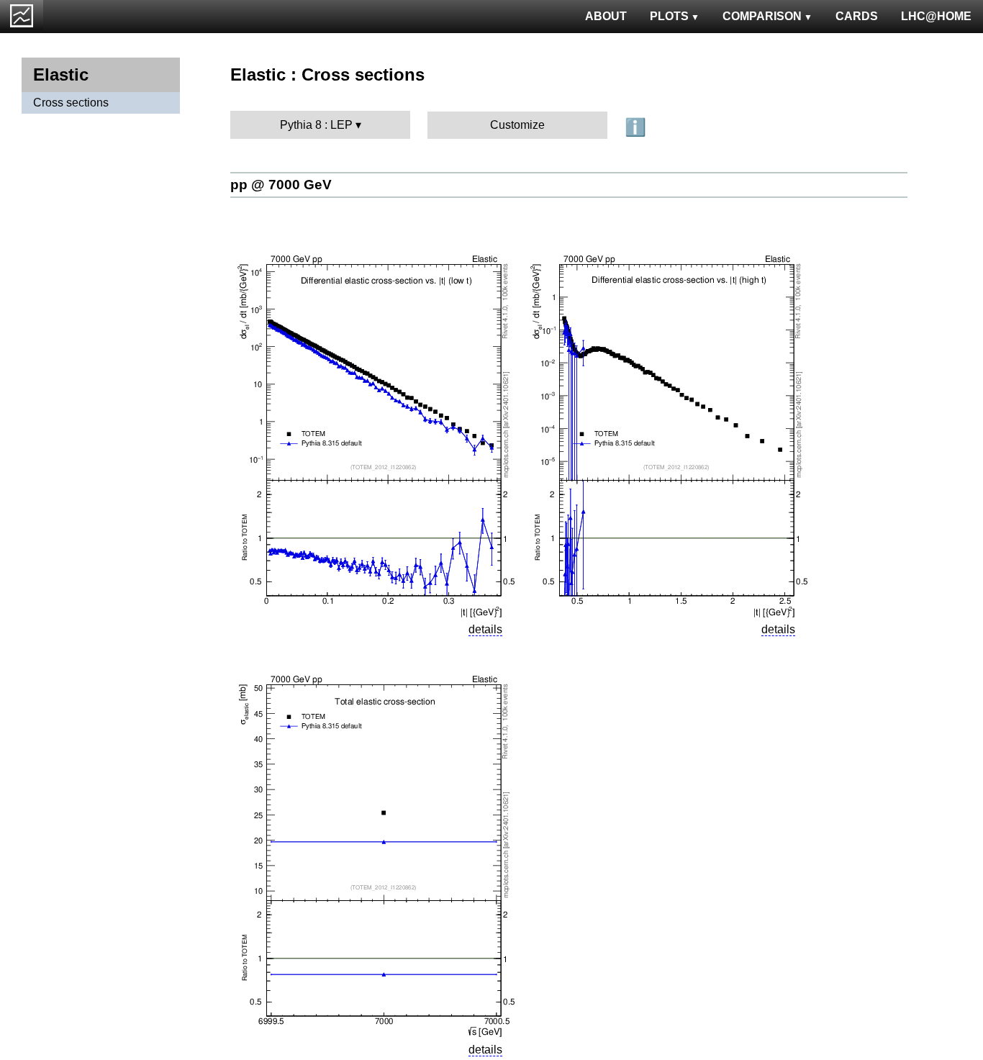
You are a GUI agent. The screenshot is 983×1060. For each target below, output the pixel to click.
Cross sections (71, 102)
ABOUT (606, 16)
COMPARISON (762, 16)
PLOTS (669, 16)
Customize (517, 125)
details (485, 629)
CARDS (856, 16)
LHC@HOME (936, 16)
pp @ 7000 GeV (281, 184)
